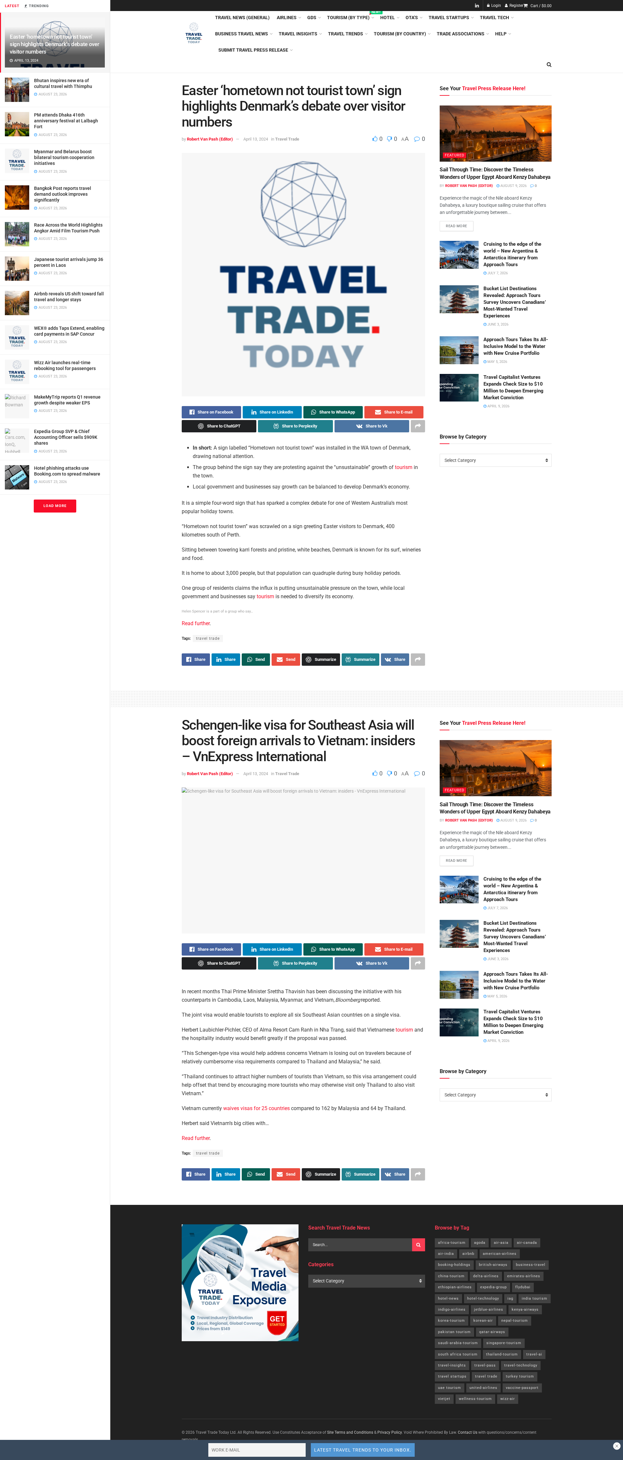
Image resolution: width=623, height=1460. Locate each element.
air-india (446, 1254)
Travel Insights (298, 33)
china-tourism (451, 1276)
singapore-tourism (503, 1343)
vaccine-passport (522, 1388)
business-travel (530, 1265)
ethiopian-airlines (455, 1287)
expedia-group (493, 1287)
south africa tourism (458, 1354)
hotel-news (448, 1298)
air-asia (501, 1243)
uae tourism (449, 1388)
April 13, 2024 (255, 139)
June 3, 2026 (497, 324)
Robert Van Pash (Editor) (210, 139)
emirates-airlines (523, 1276)
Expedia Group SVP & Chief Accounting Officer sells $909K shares (65, 437)
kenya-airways (525, 1309)
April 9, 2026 (497, 406)
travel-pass (485, 1365)
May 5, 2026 (496, 362)
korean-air (483, 1320)
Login (495, 5)
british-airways (493, 1265)
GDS (311, 17)
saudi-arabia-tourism (458, 1343)
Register (515, 5)
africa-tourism (452, 1243)
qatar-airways (492, 1332)
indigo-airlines (452, 1309)
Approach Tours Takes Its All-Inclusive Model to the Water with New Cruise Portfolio (515, 346)
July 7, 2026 (497, 273)
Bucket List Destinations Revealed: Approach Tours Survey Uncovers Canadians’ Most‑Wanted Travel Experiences (514, 302)
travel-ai (534, 1354)
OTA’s (412, 17)
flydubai (523, 1287)
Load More (55, 506)
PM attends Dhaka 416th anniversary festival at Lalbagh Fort (66, 120)
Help (501, 33)
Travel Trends (345, 33)
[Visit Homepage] (194, 34)
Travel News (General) (242, 17)
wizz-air (507, 1399)
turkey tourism (520, 1376)
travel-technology (520, 1365)
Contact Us (467, 1432)
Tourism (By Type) (350, 16)
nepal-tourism (514, 1320)
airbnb (468, 1254)
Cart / (541, 6)
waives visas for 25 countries (256, 1108)
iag (510, 1298)
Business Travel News (241, 33)
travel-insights (452, 1365)
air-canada (527, 1243)
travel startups (452, 1376)
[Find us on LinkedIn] (477, 5)
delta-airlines (486, 1276)
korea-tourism (451, 1320)
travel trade (208, 638)
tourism (403, 467)
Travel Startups (449, 17)
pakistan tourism (454, 1332)
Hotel (387, 17)
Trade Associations (460, 33)
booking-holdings (454, 1265)
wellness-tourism (475, 1399)
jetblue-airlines (488, 1309)
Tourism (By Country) (400, 33)
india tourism (534, 1298)
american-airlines (500, 1254)
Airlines (287, 17)
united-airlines (483, 1388)
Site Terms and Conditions (350, 1432)
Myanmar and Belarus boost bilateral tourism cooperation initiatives (64, 157)
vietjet (444, 1399)
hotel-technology (483, 1298)
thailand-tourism (502, 1354)
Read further (196, 623)
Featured (454, 156)
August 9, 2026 (513, 186)
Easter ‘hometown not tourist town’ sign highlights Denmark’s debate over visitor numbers (54, 44)
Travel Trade (287, 139)
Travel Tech (494, 17)
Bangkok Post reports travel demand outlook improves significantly (62, 194)
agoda (479, 1243)
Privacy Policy (389, 1432)
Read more (459, 224)
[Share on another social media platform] (418, 426)
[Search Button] (549, 64)
